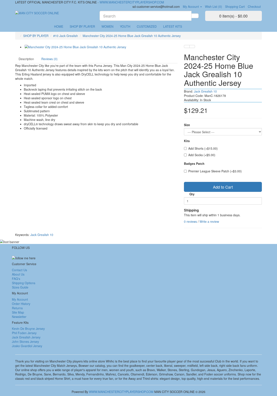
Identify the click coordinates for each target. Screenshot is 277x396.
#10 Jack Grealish (65, 36)
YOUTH (125, 26)
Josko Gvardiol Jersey (27, 346)
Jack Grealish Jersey (26, 337)
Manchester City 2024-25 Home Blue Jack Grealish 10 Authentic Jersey (132, 36)
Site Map (18, 312)
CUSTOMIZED (147, 26)
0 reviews (190, 221)
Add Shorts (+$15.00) (203, 148)
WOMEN (107, 26)
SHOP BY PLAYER (82, 26)
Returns (17, 308)
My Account (20, 299)
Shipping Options (23, 283)
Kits (187, 141)
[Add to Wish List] (187, 46)
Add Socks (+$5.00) (201, 155)
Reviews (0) (49, 59)
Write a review (209, 221)
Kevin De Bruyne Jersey (28, 328)
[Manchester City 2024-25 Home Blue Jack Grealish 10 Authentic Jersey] (100, 47)
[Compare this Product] (192, 46)
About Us (18, 274)
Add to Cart (223, 187)
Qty (192, 194)
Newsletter (19, 316)
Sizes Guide (20, 287)
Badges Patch (194, 163)
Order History (21, 303)
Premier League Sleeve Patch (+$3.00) (215, 171)
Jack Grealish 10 (205, 91)
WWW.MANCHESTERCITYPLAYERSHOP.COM (132, 2)
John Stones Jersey (25, 341)
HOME (58, 26)
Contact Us (19, 270)
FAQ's (16, 278)
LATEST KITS (172, 26)
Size (187, 125)
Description (26, 59)
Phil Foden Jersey (24, 333)
